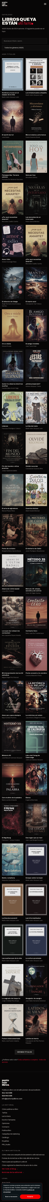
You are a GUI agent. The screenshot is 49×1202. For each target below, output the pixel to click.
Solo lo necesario (11, 1196)
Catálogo (5, 1137)
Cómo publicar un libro (10, 1109)
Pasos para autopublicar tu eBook (14, 1162)
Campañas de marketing (11, 1134)
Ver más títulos (24, 1052)
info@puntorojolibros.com (12, 1099)
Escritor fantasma (8, 1120)
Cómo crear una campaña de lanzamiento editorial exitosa (23, 1155)
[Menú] (45, 4)
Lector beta (6, 1116)
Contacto (5, 1127)
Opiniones (5, 1123)
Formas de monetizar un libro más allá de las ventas (20, 1158)
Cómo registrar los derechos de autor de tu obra (19, 1165)
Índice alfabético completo (28, 1060)
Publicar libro (6, 1130)
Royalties (5, 1141)
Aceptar (30, 1196)
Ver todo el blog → (10, 1169)
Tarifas (4, 1113)
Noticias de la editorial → (13, 1172)
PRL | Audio (6, 1144)
